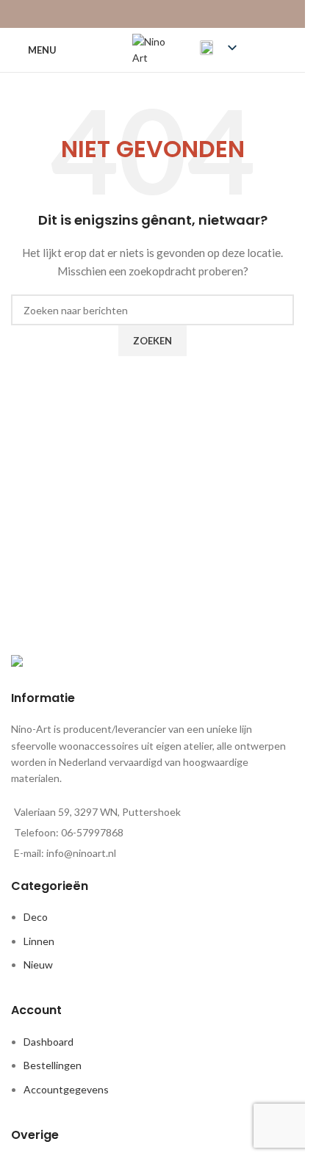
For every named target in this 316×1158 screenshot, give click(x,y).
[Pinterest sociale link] (152, 14)
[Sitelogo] (152, 49)
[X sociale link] (134, 14)
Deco (36, 917)
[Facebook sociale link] (115, 14)
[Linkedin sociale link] (171, 14)
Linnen (39, 941)
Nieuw (38, 964)
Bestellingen (53, 1065)
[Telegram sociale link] (189, 14)
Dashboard (48, 1041)
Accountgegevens (66, 1089)
